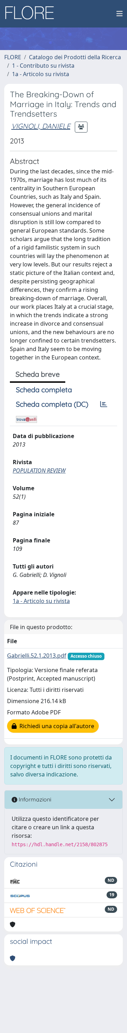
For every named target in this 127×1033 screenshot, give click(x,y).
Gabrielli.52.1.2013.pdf (36, 655)
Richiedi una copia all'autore (55, 726)
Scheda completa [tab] (44, 389)
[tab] (103, 404)
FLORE (12, 57)
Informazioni (34, 799)
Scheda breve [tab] (38, 374)
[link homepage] (32, 13)
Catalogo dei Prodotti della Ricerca (75, 57)
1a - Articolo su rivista (40, 74)
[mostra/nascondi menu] (119, 13)
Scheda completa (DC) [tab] (52, 404)
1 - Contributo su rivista (43, 65)
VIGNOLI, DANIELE (40, 126)
